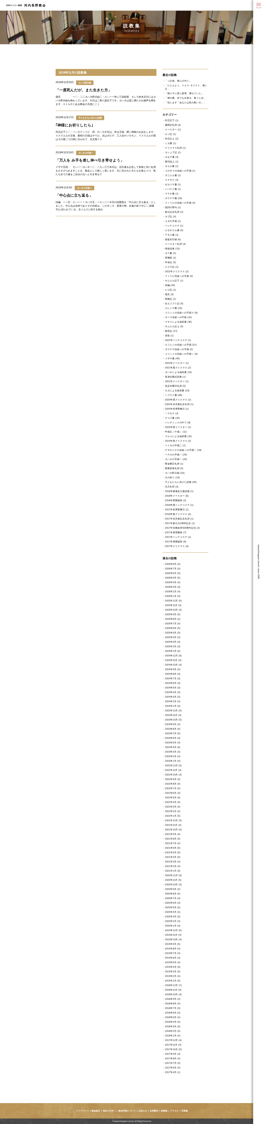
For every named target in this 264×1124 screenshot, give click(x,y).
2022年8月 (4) (172, 783)
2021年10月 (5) (173, 829)
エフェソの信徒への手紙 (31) (181, 344)
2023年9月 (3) (172, 724)
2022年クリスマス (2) (177, 271)
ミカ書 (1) (170, 143)
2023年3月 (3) (172, 751)
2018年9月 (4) (172, 999)
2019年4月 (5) (172, 967)
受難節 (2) (170, 257)
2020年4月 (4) (172, 912)
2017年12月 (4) (173, 1040)
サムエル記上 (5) (174, 326)
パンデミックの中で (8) (178, 422)
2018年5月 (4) (172, 1017)
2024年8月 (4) (172, 674)
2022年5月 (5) (172, 797)
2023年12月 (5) (173, 710)
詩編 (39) (170, 285)
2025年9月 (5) (172, 614)
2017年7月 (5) (172, 1063)
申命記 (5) (170, 262)
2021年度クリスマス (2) (178, 367)
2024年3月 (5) (172, 696)
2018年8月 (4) (172, 1003)
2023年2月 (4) (172, 756)
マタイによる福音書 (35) (178, 321)
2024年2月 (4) (172, 701)
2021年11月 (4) (173, 825)
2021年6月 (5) (172, 848)
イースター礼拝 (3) (175, 244)
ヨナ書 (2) (170, 253)
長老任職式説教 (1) (175, 376)
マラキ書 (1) (171, 193)
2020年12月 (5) (173, 875)
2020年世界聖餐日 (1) (177, 408)
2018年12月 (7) (173, 985)
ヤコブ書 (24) (172, 418)
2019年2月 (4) (172, 976)
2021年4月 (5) (172, 857)
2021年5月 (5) (172, 852)
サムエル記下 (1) (174, 280)
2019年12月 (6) (173, 930)
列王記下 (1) (171, 120)
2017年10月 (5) (173, 1049)
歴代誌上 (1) (171, 161)
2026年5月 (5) (172, 577)
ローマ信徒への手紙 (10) (178, 317)
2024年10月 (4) (173, 664)
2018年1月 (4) (172, 1035)
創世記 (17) (171, 331)
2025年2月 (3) (172, 646)
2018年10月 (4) (173, 994)
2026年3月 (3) (172, 587)
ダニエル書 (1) (173, 175)
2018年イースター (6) (177, 495)
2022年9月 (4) (172, 779)
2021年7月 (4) (172, 843)
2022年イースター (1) (177, 363)
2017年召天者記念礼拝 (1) (179, 518)
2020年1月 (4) (172, 925)
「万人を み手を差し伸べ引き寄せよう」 (90, 160)
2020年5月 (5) (172, 907)
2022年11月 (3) (173, 770)
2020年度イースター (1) (178, 427)
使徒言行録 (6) (173, 239)
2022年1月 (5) (172, 815)
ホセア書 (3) (171, 157)
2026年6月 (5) (172, 573)
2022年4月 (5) (172, 802)
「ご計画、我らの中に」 (178, 81)
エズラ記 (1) (171, 267)
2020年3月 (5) (172, 916)
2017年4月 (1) (172, 1072)
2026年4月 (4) (172, 582)
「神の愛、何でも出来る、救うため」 (185, 98)
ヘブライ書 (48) (173, 395)
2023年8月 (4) (172, 729)
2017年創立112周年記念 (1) (180, 523)
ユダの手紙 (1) (173, 221)
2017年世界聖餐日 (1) (177, 509)
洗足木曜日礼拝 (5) (175, 386)
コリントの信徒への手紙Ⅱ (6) (181, 312)
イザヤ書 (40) (172, 358)
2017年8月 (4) (172, 1058)
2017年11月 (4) (173, 1044)
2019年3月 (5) (172, 971)
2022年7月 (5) (172, 788)
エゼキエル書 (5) (174, 230)
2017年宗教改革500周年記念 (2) (182, 528)
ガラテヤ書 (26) (173, 198)
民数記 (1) (170, 299)
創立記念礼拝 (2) (174, 212)
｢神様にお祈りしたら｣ (74, 125)
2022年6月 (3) (172, 793)
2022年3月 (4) (172, 806)
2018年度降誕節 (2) (175, 500)
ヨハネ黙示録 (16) (175, 473)
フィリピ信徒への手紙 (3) (179, 276)
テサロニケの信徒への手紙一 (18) (183, 450)
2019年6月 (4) (172, 957)
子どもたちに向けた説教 (90, 118)
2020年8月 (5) (172, 893)
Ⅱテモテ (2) (171, 180)
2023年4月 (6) (172, 747)
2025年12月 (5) (173, 600)
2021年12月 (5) (173, 820)
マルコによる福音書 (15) (178, 436)
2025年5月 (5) (172, 632)
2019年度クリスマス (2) (178, 441)
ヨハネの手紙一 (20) (176, 459)
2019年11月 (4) (173, 935)
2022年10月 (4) (173, 774)
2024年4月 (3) (172, 692)
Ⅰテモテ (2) (171, 413)
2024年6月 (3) (172, 683)
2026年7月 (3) (172, 568)
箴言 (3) (169, 294)
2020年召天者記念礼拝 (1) (179, 404)
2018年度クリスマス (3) (178, 514)
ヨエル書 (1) (171, 166)
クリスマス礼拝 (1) (175, 148)
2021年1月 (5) (172, 870)
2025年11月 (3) (173, 605)
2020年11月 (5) (173, 880)
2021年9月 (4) (172, 834)
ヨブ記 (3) (170, 216)
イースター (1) (173, 129)
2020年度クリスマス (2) (178, 399)
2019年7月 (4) (172, 953)
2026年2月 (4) (172, 591)
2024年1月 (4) (172, 706)
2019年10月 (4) (173, 939)
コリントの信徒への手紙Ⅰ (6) (181, 354)
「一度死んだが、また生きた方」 (84, 90)
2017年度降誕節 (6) (175, 541)
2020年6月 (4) (172, 902)
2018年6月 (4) (172, 1012)
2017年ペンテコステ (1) (178, 537)
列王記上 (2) (171, 138)
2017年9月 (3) (172, 1054)
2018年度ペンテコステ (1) (179, 505)
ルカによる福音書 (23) (177, 390)
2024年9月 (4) (172, 669)
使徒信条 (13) (172, 248)
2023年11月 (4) (173, 715)
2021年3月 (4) (172, 861)
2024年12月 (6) (173, 655)
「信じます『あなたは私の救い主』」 (185, 102)
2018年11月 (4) (173, 989)
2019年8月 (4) (172, 948)
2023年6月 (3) (172, 738)
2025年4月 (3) (172, 637)
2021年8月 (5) (172, 838)
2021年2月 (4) (172, 866)
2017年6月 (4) (172, 1067)
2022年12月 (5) (173, 765)
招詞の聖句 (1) (173, 207)
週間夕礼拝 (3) (173, 125)
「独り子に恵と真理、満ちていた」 (184, 93)
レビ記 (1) (170, 289)
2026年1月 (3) (172, 596)
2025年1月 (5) (172, 651)
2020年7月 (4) (172, 898)
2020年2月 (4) (172, 921)
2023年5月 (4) (172, 742)
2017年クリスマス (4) (177, 546)
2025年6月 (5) (172, 628)
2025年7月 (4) (172, 623)
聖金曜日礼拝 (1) (174, 463)
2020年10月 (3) (173, 884)
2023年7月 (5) (172, 733)
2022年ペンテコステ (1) (178, 340)
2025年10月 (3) (173, 609)
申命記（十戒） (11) (176, 431)
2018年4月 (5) (172, 1022)
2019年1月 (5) (172, 980)
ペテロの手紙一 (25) (176, 454)
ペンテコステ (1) (174, 225)
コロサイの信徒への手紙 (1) (180, 170)
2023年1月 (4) (172, 761)
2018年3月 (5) (172, 1026)
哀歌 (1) (169, 335)
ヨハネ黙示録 (84, 82)
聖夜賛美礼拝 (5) (174, 468)
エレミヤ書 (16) (173, 308)
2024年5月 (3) (172, 687)
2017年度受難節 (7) (175, 532)
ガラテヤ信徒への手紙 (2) (179, 349)
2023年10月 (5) (173, 719)
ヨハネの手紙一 (85, 153)
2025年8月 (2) (172, 619)
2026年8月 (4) (172, 564)
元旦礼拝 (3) (171, 486)
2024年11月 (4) (173, 660)
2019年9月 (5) (172, 944)
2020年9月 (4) (172, 889)
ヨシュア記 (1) (173, 152)
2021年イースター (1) (177, 381)
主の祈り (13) (172, 477)
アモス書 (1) (171, 234)
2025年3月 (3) (172, 642)
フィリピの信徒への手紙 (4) (180, 202)
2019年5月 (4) (172, 962)
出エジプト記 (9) (174, 303)
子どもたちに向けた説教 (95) (181, 482)
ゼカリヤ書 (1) (173, 184)
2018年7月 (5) (172, 1008)
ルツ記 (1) (170, 134)
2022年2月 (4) (172, 811)
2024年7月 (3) (172, 678)
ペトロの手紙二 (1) (175, 445)
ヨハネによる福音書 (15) (178, 372)
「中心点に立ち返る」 (74, 195)
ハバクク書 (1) (173, 189)
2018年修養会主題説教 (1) (179, 491)
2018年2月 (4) (172, 1031)
